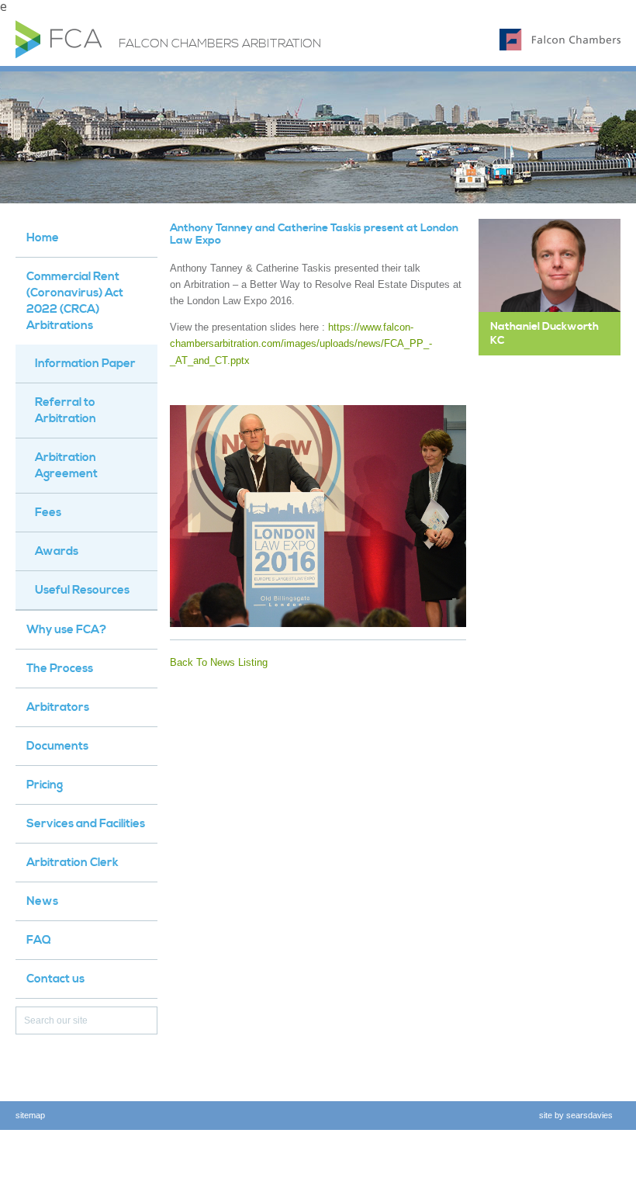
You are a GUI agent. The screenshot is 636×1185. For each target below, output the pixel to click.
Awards (56, 551)
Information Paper (85, 363)
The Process (59, 668)
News (42, 901)
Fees (48, 512)
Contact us (55, 979)
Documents (57, 746)
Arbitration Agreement (66, 465)
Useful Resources (82, 590)
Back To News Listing (219, 662)
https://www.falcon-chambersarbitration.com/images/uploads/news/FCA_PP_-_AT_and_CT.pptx (301, 343)
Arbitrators (57, 707)
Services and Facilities (85, 823)
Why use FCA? (66, 629)
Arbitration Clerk (72, 862)
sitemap (30, 1115)
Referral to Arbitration (65, 410)
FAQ (38, 940)
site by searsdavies (576, 1115)
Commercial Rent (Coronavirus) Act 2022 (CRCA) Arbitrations (74, 301)
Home (42, 237)
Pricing (44, 785)
